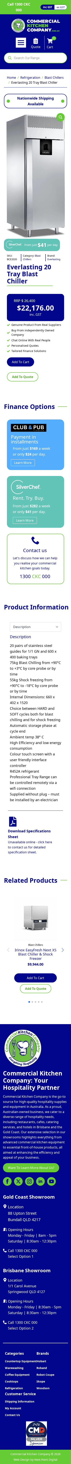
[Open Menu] (21, 43)
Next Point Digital (45, 1459)
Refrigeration (30, 77)
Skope (40, 1381)
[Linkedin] (40, 1181)
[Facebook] (7, 1181)
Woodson (43, 1388)
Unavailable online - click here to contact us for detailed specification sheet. (30, 847)
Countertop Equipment (20, 1361)
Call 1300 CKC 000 (18, 7)
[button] (60, 117)
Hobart (41, 1361)
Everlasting (53, 259)
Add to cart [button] (35, 978)
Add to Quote (22, 377)
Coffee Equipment (17, 1375)
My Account (13, 1408)
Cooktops (11, 1381)
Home (11, 77)
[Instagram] (29, 1181)
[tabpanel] (35, 718)
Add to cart (20, 362)
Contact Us (12, 1415)
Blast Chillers (54, 77)
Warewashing (14, 1368)
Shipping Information (19, 1401)
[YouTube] (51, 1181)
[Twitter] (18, 1181)
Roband (41, 1368)
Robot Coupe (45, 1375)
